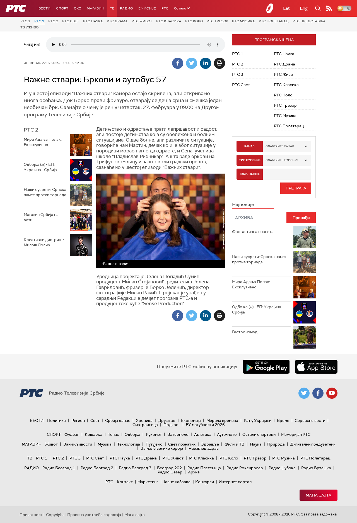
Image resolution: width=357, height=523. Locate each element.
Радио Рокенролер (244, 467)
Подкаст (171, 424)
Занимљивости (77, 444)
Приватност (31, 514)
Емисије (147, 8)
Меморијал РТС (295, 434)
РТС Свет (70, 21)
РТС (164, 8)
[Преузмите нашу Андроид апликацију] (266, 367)
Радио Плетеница (204, 467)
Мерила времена (222, 420)
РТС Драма (117, 21)
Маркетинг (148, 481)
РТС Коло (194, 21)
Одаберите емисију (282, 160)
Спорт (62, 8)
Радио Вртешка (316, 467)
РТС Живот (142, 21)
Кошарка (93, 434)
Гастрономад (244, 331)
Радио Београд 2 (97, 467)
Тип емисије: (249, 160)
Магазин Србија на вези (41, 217)
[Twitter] (191, 63)
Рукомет (154, 434)
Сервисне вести (310, 420)
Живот (51, 444)
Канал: (249, 146)
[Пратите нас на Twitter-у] (304, 393)
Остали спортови (259, 434)
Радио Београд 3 (135, 467)
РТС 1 (25, 21)
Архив (194, 472)
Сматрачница (145, 424)
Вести (44, 8)
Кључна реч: (250, 174)
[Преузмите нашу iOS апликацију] (316, 367)
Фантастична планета (253, 231)
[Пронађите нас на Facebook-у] (318, 393)
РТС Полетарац (274, 21)
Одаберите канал (280, 146)
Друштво (166, 420)
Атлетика (202, 434)
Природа (276, 444)
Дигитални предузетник (313, 444)
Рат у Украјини (257, 420)
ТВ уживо (29, 27)
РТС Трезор (217, 21)
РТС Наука (93, 21)
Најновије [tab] (243, 204)
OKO (77, 8)
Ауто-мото (227, 434)
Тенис (113, 434)
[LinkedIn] (205, 63)
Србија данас (117, 420)
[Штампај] (219, 63)
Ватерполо (178, 434)
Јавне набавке (176, 481)
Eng (304, 8)
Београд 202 (169, 467)
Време (283, 420)
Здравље (210, 444)
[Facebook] (177, 63)
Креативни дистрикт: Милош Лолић (44, 242)
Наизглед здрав (204, 448)
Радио (126, 8)
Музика (105, 444)
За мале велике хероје (162, 448)
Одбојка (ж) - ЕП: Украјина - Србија (40, 167)
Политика (56, 420)
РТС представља (309, 21)
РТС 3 (53, 21)
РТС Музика (243, 21)
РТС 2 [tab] (31, 130)
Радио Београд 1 (58, 467)
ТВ (112, 8)
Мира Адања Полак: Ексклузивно (43, 142)
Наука (256, 444)
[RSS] (329, 8)
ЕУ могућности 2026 (205, 424)
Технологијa (128, 444)
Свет (95, 420)
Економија (191, 420)
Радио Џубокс (282, 467)
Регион (78, 420)
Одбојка (132, 434)
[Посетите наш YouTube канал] (331, 393)
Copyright (55, 514)
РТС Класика (168, 21)
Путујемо (154, 444)
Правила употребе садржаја (94, 514)
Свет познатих (182, 444)
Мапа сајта (318, 495)
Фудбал (71, 434)
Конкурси (204, 481)
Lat (286, 8)
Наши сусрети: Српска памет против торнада (45, 192)
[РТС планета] (270, 8)
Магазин (95, 8)
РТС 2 (39, 21)
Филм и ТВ (234, 444)
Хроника (144, 420)
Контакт (125, 481)
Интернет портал (235, 481)
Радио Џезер (170, 472)
